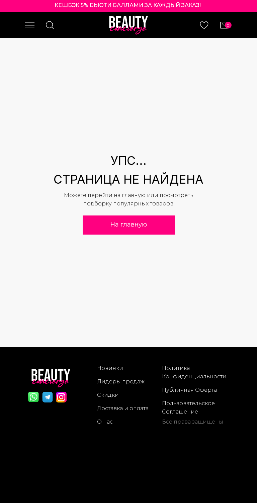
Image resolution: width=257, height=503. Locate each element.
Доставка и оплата (123, 408)
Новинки (110, 368)
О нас (105, 422)
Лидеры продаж (121, 381)
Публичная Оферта (189, 390)
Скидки (108, 395)
